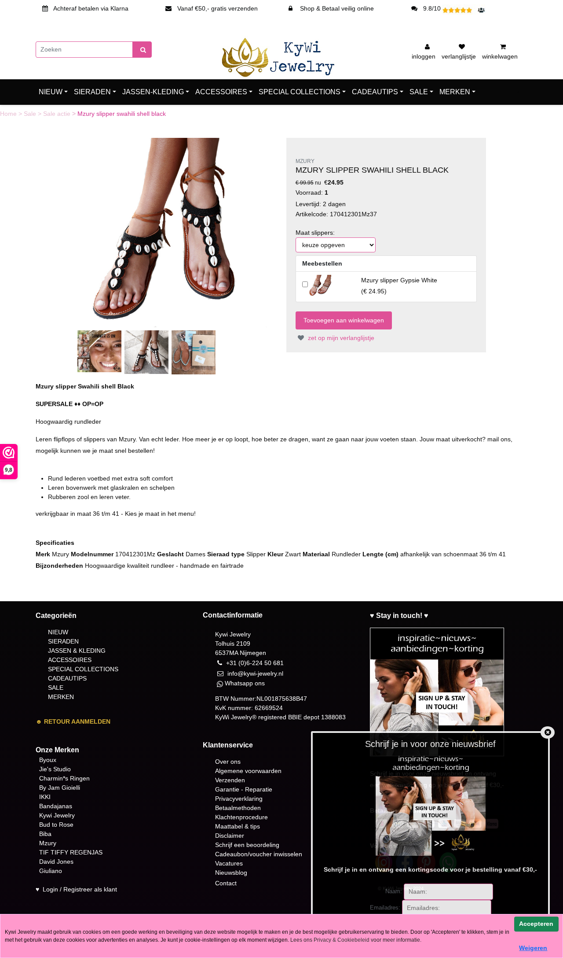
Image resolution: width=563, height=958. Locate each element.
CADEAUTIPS (375, 92)
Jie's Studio (55, 769)
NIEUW (50, 92)
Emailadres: (385, 907)
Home (9, 113)
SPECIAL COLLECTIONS (299, 92)
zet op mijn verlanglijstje (340, 337)
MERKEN (454, 92)
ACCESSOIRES (221, 92)
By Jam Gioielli (59, 787)
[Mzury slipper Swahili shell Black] (172, 232)
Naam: (393, 891)
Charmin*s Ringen (64, 778)
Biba (45, 833)
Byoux (47, 759)
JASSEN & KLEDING (77, 650)
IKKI (45, 796)
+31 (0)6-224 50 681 (255, 662)
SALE (418, 92)
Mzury (47, 843)
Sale (31, 113)
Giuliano (50, 870)
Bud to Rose (56, 824)
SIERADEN (92, 92)
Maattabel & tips (237, 826)
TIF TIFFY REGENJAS (70, 852)
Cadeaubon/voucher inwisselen (258, 854)
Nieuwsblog (231, 872)
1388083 (333, 717)
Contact (226, 883)
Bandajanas (55, 806)
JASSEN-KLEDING (153, 92)
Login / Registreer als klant (80, 889)
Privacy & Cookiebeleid (341, 940)
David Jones (56, 861)
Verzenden (230, 780)
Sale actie (57, 113)
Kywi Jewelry (57, 815)
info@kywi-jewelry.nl (255, 673)
